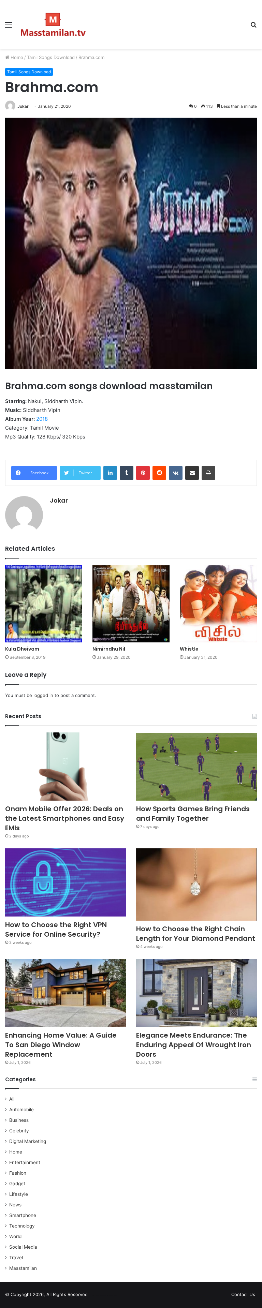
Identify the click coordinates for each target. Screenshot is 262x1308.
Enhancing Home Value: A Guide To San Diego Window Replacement (61, 1044)
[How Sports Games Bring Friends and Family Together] (196, 766)
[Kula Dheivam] (43, 603)
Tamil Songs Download (51, 57)
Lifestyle (18, 1194)
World (15, 1236)
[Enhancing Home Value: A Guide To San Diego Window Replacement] (65, 993)
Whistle (189, 648)
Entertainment (24, 1162)
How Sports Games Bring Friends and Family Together (193, 813)
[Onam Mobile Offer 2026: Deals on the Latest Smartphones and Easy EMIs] (65, 766)
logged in (43, 695)
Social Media (23, 1247)
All (11, 1099)
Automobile (21, 1109)
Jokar (23, 106)
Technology (22, 1226)
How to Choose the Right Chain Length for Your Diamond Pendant (195, 933)
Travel (16, 1257)
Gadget (17, 1183)
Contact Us (243, 1294)
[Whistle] (218, 603)
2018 (42, 419)
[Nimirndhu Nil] (131, 603)
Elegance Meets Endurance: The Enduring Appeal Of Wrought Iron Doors (193, 1044)
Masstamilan (23, 1268)
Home (16, 57)
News (15, 1204)
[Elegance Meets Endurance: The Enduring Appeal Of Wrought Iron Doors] (196, 993)
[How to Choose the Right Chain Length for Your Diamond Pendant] (196, 884)
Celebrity (19, 1130)
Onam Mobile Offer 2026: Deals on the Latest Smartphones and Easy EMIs (64, 818)
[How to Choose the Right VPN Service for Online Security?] (65, 882)
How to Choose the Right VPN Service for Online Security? (56, 929)
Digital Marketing (27, 1141)
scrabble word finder (97, 1295)
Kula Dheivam (22, 648)
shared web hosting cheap (110, 1295)
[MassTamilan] (53, 24)
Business (19, 1120)
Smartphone (22, 1215)
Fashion (17, 1173)
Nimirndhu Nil (108, 648)
